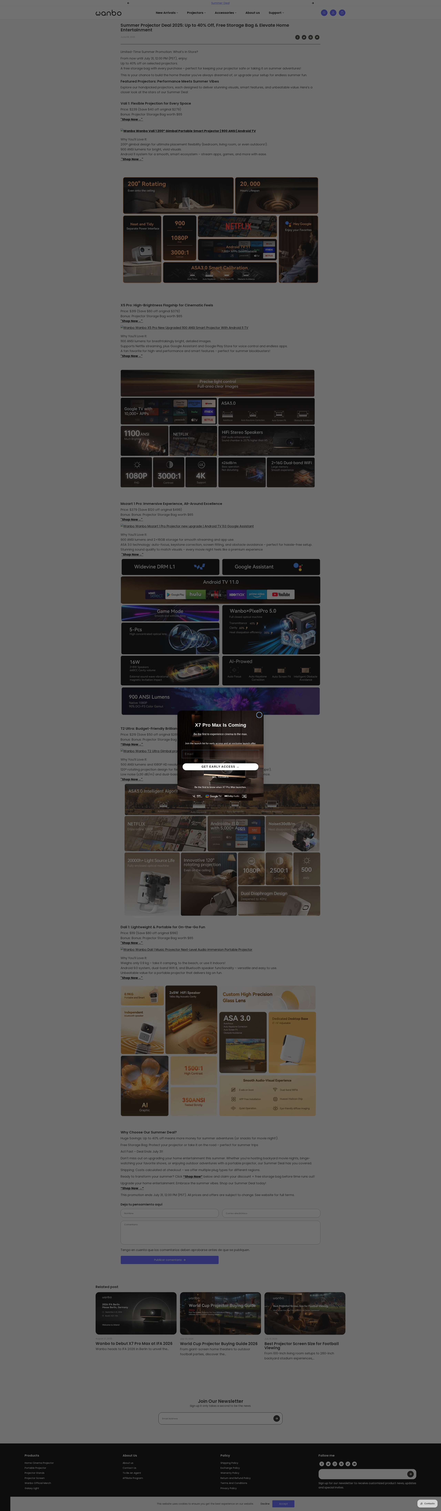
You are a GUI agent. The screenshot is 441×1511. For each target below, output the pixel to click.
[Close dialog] (259, 715)
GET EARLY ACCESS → (220, 766)
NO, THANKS (220, 777)
